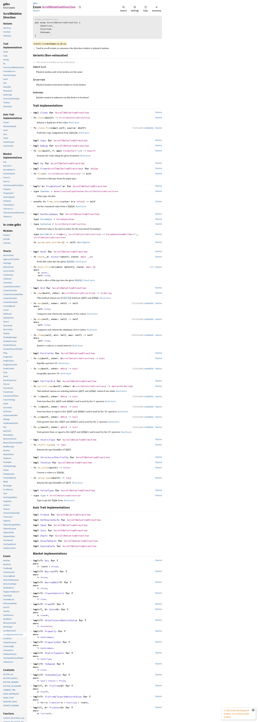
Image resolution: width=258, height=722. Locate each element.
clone (41, 117)
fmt (40, 150)
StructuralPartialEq (54, 457)
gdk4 (35, 3)
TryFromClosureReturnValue (63, 696)
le (39, 406)
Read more (74, 122)
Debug (44, 145)
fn (57, 234)
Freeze (44, 514)
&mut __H (86, 256)
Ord (42, 288)
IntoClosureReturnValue (61, 620)
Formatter (69, 150)
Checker (45, 191)
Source (36, 10)
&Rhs (63, 368)
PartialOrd (47, 381)
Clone (44, 112)
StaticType (47, 439)
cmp (40, 293)
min (40, 319)
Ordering (106, 293)
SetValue (45, 224)
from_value (53, 201)
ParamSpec (46, 219)
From (43, 168)
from (40, 173)
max (40, 303)
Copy (43, 140)
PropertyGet (53, 642)
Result (91, 150)
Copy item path (80, 7)
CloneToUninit (54, 593)
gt (39, 417)
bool (102, 358)
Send (43, 525)
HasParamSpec (49, 214)
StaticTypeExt (54, 653)
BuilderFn (46, 234)
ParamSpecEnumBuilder (119, 234)
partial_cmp (45, 386)
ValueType (47, 490)
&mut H (90, 267)
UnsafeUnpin (48, 540)
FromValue (53, 186)
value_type (44, 477)
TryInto (54, 707)
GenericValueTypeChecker (69, 191)
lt (39, 396)
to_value (43, 467)
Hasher (55, 256)
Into (52, 609)
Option (116, 386)
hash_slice (44, 267)
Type (63, 444)
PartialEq (47, 353)
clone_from (44, 128)
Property (51, 631)
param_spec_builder (50, 242)
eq (39, 358)
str (64, 234)
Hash (43, 251)
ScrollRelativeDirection (72, 112)
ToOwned (50, 663)
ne (39, 368)
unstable (148, 128)
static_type (45, 444)
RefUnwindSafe (50, 519)
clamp (41, 335)
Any (47, 560)
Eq (41, 163)
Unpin (44, 535)
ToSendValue (53, 674)
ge (39, 427)
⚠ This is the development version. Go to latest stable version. (236, 713)
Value (94, 168)
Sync (43, 530)
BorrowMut (51, 582)
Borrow (49, 571)
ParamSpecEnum (65, 219)
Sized (47, 275)
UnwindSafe (47, 546)
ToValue (45, 462)
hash (40, 256)
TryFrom (54, 685)
